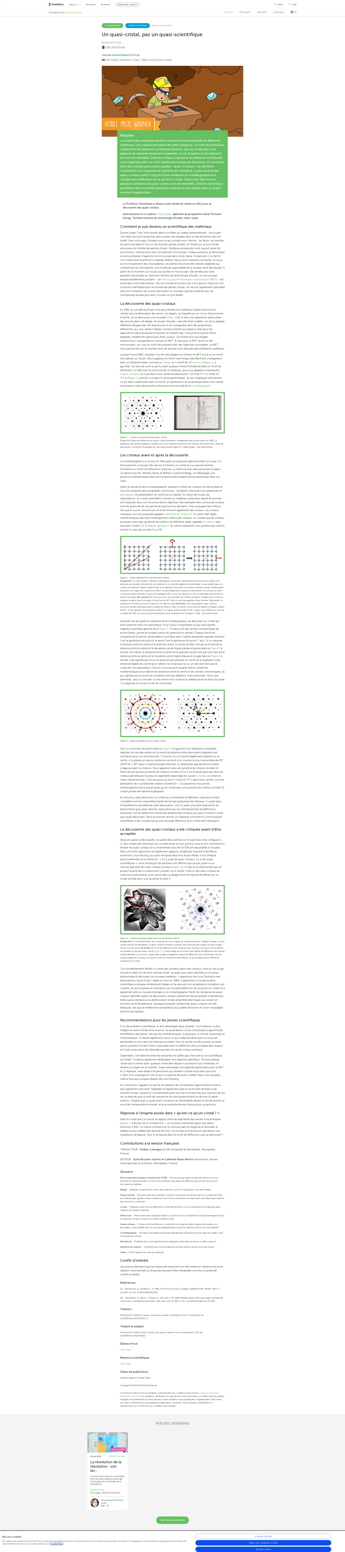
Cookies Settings (263, 1536)
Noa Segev (164, 214)
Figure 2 (165, 525)
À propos (278, 12)
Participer (245, 12)
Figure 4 (177, 867)
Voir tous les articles (173, 1520)
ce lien (201, 775)
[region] (172, 1541)
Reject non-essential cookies (263, 1542)
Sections (262, 12)
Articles (228, 12)
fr (295, 12)
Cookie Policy (57, 1544)
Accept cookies (263, 1549)
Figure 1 (208, 362)
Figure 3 (163, 628)
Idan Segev (125, 1349)
